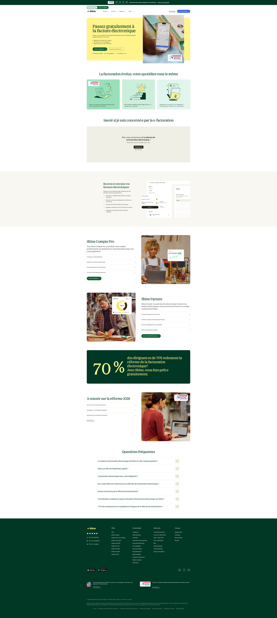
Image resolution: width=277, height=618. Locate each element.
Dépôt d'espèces (137, 554)
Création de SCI (115, 554)
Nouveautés (135, 562)
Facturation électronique (138, 543)
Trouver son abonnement (160, 535)
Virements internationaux (139, 557)
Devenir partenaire (158, 548)
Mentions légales (180, 608)
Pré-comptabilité (137, 546)
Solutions (105, 11)
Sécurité (177, 540)
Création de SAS (115, 546)
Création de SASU (115, 543)
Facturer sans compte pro (115, 49)
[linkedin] (179, 570)
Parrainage (177, 535)
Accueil (95, 608)
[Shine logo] (91, 528)
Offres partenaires (158, 546)
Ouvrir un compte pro (99, 49)
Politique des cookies (157, 608)
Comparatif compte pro (159, 532)
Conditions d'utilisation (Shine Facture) (129, 608)
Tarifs (129, 11)
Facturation (135, 537)
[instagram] (188, 570)
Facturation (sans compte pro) (140, 540)
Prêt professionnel (137, 551)
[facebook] (184, 570)
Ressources (122, 11)
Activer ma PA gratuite (163, 2)
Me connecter (172, 11)
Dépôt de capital (115, 535)
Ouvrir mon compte (184, 11)
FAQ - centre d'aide (158, 540)
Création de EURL (115, 551)
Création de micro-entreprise (118, 537)
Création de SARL (115, 548)
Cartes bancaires (137, 535)
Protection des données (144, 608)
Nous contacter (178, 537)
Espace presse (178, 532)
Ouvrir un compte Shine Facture (151, 336)
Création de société (116, 540)
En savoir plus (90, 420)
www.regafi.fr (104, 604)
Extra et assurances (137, 548)
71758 (133, 604)
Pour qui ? (113, 11)
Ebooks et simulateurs (159, 551)
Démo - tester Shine (159, 537)
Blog (155, 543)
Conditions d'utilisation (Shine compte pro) (108, 608)
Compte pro (135, 532)
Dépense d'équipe (137, 560)
